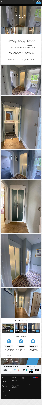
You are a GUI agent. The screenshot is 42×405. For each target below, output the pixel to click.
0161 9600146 (5, 386)
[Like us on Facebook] (33, 377)
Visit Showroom (24, 382)
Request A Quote (32, 361)
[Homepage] (21, 2)
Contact (23, 379)
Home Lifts (23, 377)
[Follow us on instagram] (35, 377)
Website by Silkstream (5, 395)
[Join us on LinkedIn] (34, 377)
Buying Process (24, 380)
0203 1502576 (15, 380)
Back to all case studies (21, 4)
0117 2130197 (15, 387)
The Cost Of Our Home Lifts (26, 384)
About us (23, 378)
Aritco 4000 (23, 39)
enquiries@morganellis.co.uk (36, 0)
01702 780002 (39, 1)
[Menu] (2, 2)
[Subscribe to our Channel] (37, 377)
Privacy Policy (24, 383)
